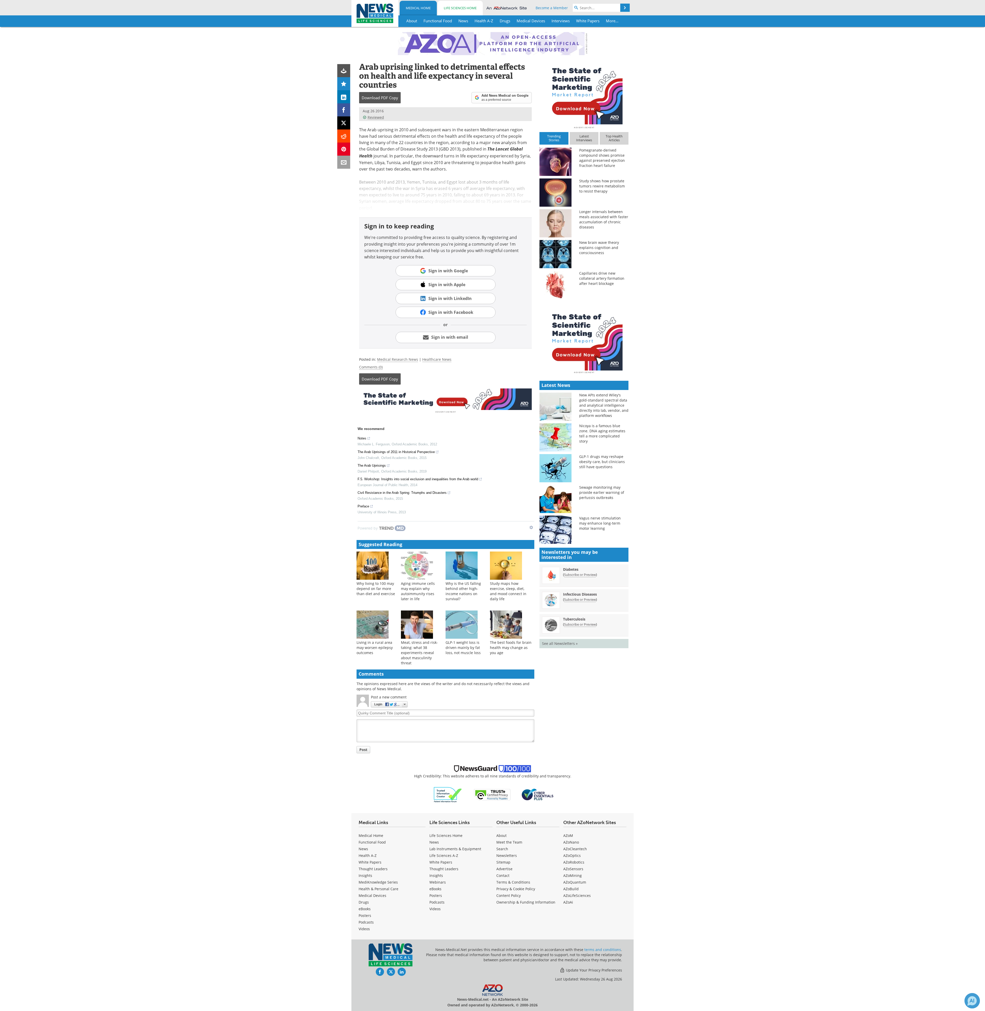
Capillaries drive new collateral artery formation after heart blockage (601, 278)
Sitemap (503, 862)
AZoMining (572, 875)
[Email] (343, 162)
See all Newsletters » (560, 643)
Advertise (504, 868)
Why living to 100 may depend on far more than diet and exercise (376, 588)
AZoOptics (572, 855)
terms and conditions (602, 949)
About (501, 835)
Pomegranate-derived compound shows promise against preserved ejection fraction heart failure (602, 158)
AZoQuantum (574, 882)
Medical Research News (397, 359)
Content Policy (508, 895)
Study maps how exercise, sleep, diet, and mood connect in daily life (508, 591)
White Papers (370, 862)
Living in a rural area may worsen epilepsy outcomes (375, 647)
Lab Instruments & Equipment (455, 848)
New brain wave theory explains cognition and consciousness (599, 247)
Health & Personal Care (378, 888)
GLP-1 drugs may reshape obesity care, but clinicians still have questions (602, 461)
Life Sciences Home (460, 8)
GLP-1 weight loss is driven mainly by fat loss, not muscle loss (463, 647)
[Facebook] (343, 109)
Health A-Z (368, 855)
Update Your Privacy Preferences (593, 970)
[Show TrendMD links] (531, 527)
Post (363, 749)
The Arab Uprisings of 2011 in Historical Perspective (396, 452)
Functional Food (372, 842)
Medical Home (418, 8)
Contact (502, 875)
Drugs (364, 902)
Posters (365, 915)
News (363, 848)
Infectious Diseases (580, 594)
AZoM (568, 835)
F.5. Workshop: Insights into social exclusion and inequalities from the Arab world (418, 479)
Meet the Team (509, 842)
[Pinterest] (343, 149)
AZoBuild (571, 888)
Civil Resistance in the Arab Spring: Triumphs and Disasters (402, 493)
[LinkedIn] (343, 96)
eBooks (365, 908)
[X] (343, 122)
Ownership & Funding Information (525, 902)
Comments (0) (371, 367)
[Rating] (343, 83)
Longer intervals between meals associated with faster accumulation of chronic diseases (603, 219)
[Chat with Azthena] (972, 1000)
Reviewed (376, 117)
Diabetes (570, 569)
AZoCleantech (575, 848)
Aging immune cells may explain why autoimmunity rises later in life (418, 591)
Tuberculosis (574, 619)
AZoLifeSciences (577, 895)
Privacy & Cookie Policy (515, 888)
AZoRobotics (573, 862)
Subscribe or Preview (580, 574)
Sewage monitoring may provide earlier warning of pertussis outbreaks (601, 492)
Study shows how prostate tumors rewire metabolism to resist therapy (602, 186)
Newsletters (506, 855)
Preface (363, 506)
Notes (362, 438)
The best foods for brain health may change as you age (510, 647)
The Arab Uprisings (372, 465)
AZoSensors (573, 868)
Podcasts (366, 922)
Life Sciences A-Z (443, 855)
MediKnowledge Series (378, 882)
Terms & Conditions (513, 882)
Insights (365, 875)
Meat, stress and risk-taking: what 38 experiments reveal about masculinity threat (419, 652)
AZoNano (571, 842)
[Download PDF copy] (343, 70)
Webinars (437, 882)
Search (502, 848)
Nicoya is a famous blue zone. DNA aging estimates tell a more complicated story (602, 433)
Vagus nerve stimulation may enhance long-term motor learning (600, 523)
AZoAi (568, 902)
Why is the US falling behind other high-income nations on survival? (463, 591)
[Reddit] (343, 136)
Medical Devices (372, 895)
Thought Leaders (373, 868)
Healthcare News (436, 359)
